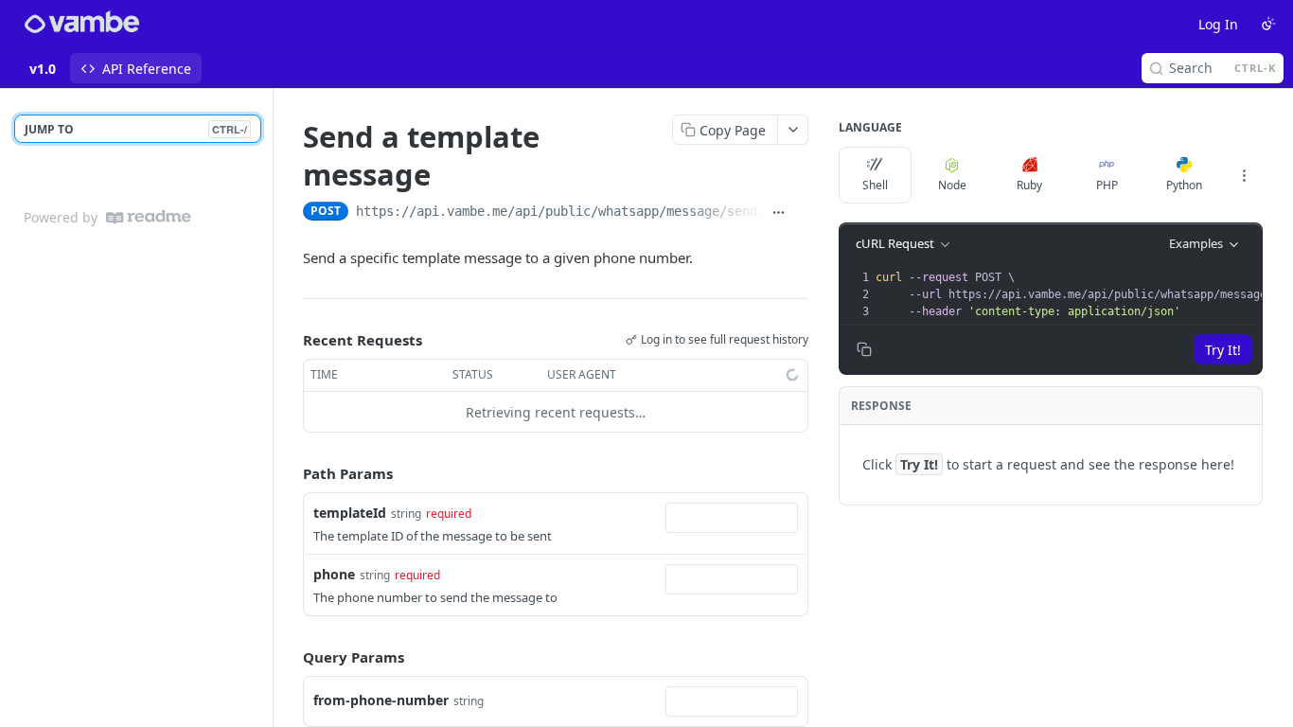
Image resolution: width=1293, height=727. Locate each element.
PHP (1107, 185)
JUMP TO (136, 129)
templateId (349, 513)
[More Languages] (1244, 175)
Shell (875, 185)
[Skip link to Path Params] (289, 474)
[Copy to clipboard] (801, 213)
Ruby (1029, 185)
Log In (1218, 24)
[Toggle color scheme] (1268, 24)
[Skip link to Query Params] (289, 658)
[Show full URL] (778, 213)
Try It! (1223, 350)
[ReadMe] (148, 217)
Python (1184, 185)
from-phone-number (381, 700)
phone (334, 574)
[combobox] (731, 518)
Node (952, 185)
